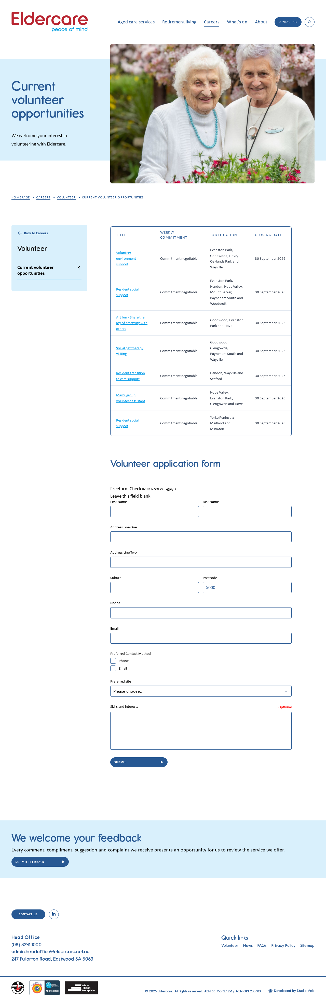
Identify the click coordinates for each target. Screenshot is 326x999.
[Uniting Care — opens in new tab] (17, 987)
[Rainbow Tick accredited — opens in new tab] (44, 987)
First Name (118, 501)
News (248, 945)
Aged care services (136, 21)
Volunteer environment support (126, 258)
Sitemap (307, 945)
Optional (285, 707)
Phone (115, 603)
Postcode (210, 577)
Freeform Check (125, 488)
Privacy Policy (283, 945)
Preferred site (120, 681)
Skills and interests (124, 706)
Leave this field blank (130, 496)
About (261, 21)
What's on (237, 21)
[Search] (310, 22)
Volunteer (66, 197)
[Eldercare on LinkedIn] (54, 914)
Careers (211, 21)
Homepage (20, 197)
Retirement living (179, 21)
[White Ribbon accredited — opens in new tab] (81, 987)
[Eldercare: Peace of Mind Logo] (49, 21)
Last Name (211, 501)
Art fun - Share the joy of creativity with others (131, 323)
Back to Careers (36, 233)
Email (114, 628)
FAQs (262, 945)
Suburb (115, 577)
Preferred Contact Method (130, 653)
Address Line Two (123, 552)
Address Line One (123, 527)
